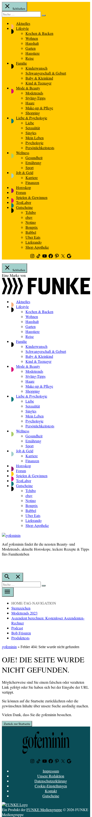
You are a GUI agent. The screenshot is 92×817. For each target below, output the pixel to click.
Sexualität (32, 127)
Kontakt (51, 790)
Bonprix (31, 227)
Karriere (31, 177)
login (4, 563)
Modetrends (34, 92)
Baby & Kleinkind (39, 78)
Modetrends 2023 (24, 613)
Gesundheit (33, 157)
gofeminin (9, 646)
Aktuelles (23, 23)
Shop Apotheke (37, 247)
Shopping (32, 112)
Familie (21, 63)
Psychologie (34, 142)
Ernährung (33, 162)
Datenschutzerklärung (50, 780)
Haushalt (32, 43)
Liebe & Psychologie (31, 117)
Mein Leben (34, 137)
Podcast (17, 627)
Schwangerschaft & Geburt (45, 73)
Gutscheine (24, 207)
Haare (29, 102)
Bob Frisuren (21, 632)
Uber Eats (32, 237)
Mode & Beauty (28, 87)
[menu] (8, 592)
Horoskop (23, 187)
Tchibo (30, 212)
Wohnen (31, 38)
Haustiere (32, 53)
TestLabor (23, 202)
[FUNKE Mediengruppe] (15, 804)
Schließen (18, 8)
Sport (29, 167)
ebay (29, 217)
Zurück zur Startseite (17, 724)
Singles (30, 132)
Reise (29, 58)
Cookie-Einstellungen (51, 785)
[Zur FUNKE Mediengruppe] (46, 292)
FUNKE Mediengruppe (44, 809)
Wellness (22, 152)
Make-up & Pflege (39, 107)
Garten (30, 48)
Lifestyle (22, 28)
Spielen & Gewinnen (31, 197)
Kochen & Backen (39, 33)
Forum (21, 192)
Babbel (30, 232)
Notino (30, 222)
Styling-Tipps (35, 97)
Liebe (29, 122)
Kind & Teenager (38, 83)
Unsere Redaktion (50, 775)
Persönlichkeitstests (39, 147)
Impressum (51, 770)
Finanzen (32, 182)
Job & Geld (24, 172)
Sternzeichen (20, 608)
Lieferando (33, 242)
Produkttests (20, 637)
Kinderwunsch (36, 68)
